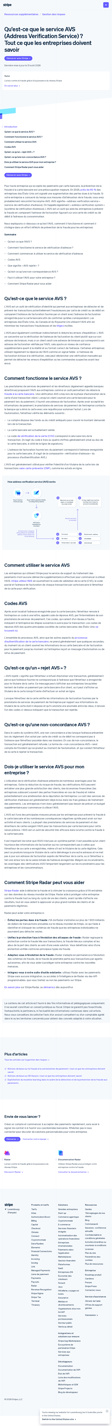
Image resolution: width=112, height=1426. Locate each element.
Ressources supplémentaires (21, 14)
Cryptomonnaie (38, 1239)
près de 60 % (88, 189)
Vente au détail (65, 1326)
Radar (34, 1285)
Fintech (61, 1283)
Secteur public (65, 1322)
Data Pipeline (37, 1243)
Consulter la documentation (72, 1172)
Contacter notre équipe (34, 1139)
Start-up (62, 1213)
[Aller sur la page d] (8, 1205)
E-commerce (64, 1224)
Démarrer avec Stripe (17, 58)
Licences (89, 1249)
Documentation (65, 1366)
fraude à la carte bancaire (19, 393)
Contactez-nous (93, 1290)
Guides (88, 1209)
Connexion (90, 1315)
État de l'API (64, 1373)
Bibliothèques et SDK (68, 1384)
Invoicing (35, 1259)
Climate (35, 1232)
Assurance (63, 1297)
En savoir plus (11, 85)
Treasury (35, 1304)
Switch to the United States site (58, 1419)
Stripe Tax (36, 1297)
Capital (34, 1224)
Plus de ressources (94, 1263)
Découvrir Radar (12, 1172)
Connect (35, 1236)
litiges (60, 325)
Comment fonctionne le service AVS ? (23, 136)
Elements (35, 1247)
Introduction (10, 126)
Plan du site (90, 1253)
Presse (88, 1282)
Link (33, 1266)
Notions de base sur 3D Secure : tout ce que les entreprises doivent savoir (45, 1075)
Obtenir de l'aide (93, 1301)
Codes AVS (10, 146)
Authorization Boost (40, 1216)
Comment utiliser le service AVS (20, 141)
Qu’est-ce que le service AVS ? (19, 131)
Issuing (34, 1262)
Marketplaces (64, 1256)
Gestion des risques (53, 14)
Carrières (89, 1278)
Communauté (91, 1224)
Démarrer (11, 1139)
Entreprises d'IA (65, 1272)
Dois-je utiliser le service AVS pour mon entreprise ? (30, 162)
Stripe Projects (65, 1388)
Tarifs (34, 1209)
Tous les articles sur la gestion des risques (25, 1059)
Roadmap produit (93, 1274)
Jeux (60, 1286)
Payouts (35, 1281)
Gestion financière (67, 1260)
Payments (36, 1278)
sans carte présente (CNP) (35, 468)
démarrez (49, 987)
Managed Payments (40, 1270)
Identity (35, 1255)
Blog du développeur (68, 1392)
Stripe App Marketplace (69, 1340)
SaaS (60, 1268)
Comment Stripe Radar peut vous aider (24, 167)
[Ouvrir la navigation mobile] (106, 5)
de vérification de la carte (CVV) (35, 435)
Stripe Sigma (37, 1293)
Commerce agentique (68, 1216)
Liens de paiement (40, 1274)
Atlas (33, 1213)
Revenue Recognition (41, 1289)
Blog (87, 1220)
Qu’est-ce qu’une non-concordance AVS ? (25, 157)
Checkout (36, 1228)
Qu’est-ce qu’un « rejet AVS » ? (19, 151)
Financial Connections (41, 1251)
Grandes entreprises (68, 1209)
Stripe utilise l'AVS (21, 580)
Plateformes (64, 1264)
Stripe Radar (11, 890)
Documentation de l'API (69, 1369)
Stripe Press (91, 1286)
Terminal (35, 1301)
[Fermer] (107, 1411)
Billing (34, 1220)
